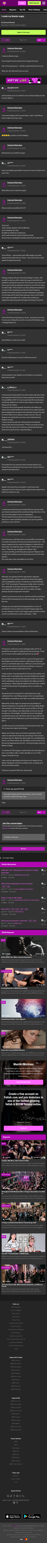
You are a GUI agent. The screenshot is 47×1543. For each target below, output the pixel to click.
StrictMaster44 (12, 88)
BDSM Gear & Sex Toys (22, 875)
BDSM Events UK (16, 1389)
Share (24, 849)
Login (22, 3)
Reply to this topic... (12, 837)
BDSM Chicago (16, 1420)
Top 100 (22, 10)
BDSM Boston (16, 1414)
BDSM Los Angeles (15, 1404)
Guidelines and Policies (16, 1323)
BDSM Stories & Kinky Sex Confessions (27, 900)
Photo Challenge (34, 10)
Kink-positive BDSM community (29, 1526)
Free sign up (34, 3)
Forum (4, 10)
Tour (11, 1310)
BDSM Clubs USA (16, 1426)
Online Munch (19, 912)
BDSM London (16, 1360)
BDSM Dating (16, 1457)
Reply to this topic (23, 32)
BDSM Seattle (16, 1423)
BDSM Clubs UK (16, 1386)
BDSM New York (16, 1401)
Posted (16, 51)
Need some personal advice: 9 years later (14, 921)
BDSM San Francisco (16, 1410)
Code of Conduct (16, 1326)
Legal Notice (15, 1316)
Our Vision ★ (21, 1339)
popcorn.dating (15, 1479)
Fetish (16, 1445)
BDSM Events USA (16, 1430)
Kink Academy (21, 25)
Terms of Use (16, 1313)
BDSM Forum (17, 923)
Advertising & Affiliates (15, 1342)
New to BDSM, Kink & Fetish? (24, 889)
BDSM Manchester (16, 1367)
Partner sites (16, 1473)
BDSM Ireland (16, 1379)
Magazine (12, 10)
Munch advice (5, 909)
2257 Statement (16, 1333)
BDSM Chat (16, 1454)
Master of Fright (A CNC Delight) (11, 898)
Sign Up (23, 1128)
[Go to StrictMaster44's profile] (4, 89)
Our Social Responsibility (16, 1345)
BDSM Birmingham (15, 1363)
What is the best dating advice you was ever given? (17, 884)
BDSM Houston (15, 1417)
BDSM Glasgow (15, 1373)
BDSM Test (16, 1451)
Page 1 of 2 (23, 40)
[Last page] (44, 40)
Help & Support (15, 1307)
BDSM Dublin (16, 1383)
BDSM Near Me (16, 1461)
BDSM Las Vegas (16, 1407)
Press (15, 1349)
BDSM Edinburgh (16, 1376)
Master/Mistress (23, 1082)
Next (39, 40)
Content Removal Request (16, 1329)
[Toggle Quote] (4, 789)
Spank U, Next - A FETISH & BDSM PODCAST (16, 1500)
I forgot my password (16, 1336)
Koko (15, 1482)
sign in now (6, 828)
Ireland (20, 1357)
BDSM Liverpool (15, 1370)
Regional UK (13, 1357)
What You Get (11, 1339)
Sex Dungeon (16, 1448)
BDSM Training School (15, 1464)
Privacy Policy (16, 1320)
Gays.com (16, 1475)
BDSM (16, 1441)
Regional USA (16, 1398)
